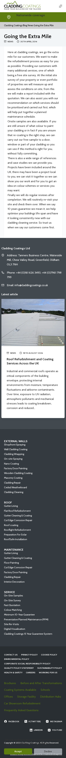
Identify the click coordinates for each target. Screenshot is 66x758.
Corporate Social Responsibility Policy (27, 663)
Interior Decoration (14, 581)
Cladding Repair (12, 482)
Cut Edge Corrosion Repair (18, 520)
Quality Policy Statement (19, 668)
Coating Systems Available (20, 689)
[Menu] (60, 6)
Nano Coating (11, 463)
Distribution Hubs (50, 696)
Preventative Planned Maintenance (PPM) (26, 619)
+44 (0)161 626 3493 (29, 19)
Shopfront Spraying (14, 444)
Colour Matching (13, 609)
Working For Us (48, 672)
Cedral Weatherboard (15, 487)
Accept (18, 751)
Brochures (10, 683)
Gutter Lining (11, 505)
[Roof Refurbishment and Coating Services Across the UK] (33, 322)
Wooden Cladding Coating (18, 473)
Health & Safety (13, 672)
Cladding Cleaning (13, 492)
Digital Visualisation (14, 628)
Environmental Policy (16, 659)
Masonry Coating (13, 477)
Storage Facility (26, 696)
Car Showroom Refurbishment (22, 703)
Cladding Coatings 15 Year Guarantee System (28, 633)
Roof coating (11, 525)
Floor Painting (11, 562)
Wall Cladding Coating (15, 449)
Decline (48, 751)
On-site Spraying (13, 458)
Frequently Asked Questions (21, 710)
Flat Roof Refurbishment (17, 510)
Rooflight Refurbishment (17, 529)
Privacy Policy (29, 654)
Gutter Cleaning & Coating (18, 515)
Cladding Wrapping (14, 454)
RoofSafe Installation (15, 539)
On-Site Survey (12, 600)
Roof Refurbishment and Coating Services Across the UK (30, 361)
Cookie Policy (49, 654)
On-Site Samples (13, 595)
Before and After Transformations (41, 683)
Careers (30, 672)
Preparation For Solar (15, 534)
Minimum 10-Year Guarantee (19, 614)
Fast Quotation (12, 605)
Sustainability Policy (49, 668)
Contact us (11, 654)
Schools (45, 689)
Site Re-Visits (11, 624)
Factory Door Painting (15, 468)
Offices (8, 696)
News (10, 41)
